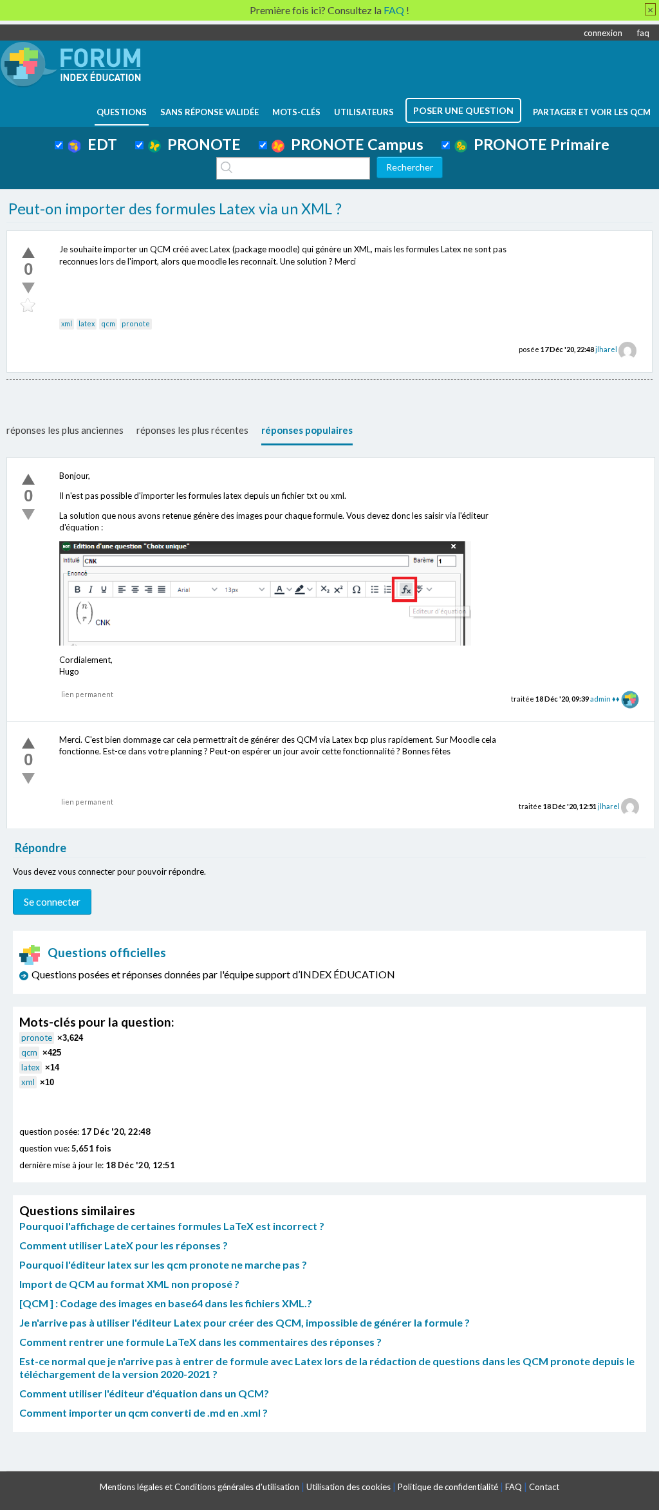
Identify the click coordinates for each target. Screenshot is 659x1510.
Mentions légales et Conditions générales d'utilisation (199, 1487)
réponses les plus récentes (192, 430)
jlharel (606, 349)
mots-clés (296, 112)
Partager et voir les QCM (592, 112)
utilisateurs (364, 112)
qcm (108, 323)
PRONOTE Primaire (538, 144)
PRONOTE (201, 144)
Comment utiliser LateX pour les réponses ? (123, 1245)
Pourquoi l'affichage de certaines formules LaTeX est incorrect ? (171, 1226)
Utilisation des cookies (348, 1487)
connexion (603, 33)
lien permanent (87, 694)
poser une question (463, 110)
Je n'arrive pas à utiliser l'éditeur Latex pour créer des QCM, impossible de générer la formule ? (244, 1322)
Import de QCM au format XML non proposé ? (129, 1284)
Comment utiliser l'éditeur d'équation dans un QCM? (144, 1393)
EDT (99, 144)
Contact (544, 1487)
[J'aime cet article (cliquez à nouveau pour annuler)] (28, 252)
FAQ (513, 1487)
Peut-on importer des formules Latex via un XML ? (175, 209)
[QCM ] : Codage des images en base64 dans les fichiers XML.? (165, 1303)
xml (66, 323)
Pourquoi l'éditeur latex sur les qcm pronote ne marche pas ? (163, 1264)
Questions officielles (107, 952)
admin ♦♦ (605, 698)
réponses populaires (307, 430)
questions (122, 112)
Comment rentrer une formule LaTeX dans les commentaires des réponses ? (200, 1342)
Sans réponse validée (209, 112)
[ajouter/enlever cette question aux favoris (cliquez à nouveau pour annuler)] (28, 306)
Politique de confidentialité (448, 1487)
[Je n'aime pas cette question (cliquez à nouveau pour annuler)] (28, 288)
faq (643, 33)
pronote (136, 323)
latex (87, 323)
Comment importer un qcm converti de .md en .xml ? (143, 1412)
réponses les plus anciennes (65, 430)
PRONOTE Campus (353, 144)
